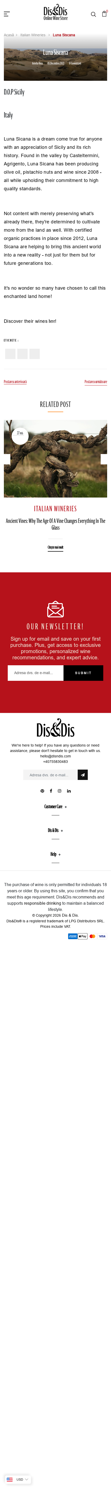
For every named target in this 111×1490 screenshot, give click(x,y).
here (52, 321)
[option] (55, 482)
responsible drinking (42, 903)
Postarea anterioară (15, 382)
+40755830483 (55, 761)
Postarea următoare (96, 382)
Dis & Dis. (70, 915)
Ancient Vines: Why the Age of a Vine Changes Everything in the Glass (55, 524)
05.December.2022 (55, 63)
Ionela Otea (37, 63)
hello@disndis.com (55, 756)
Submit (83, 673)
